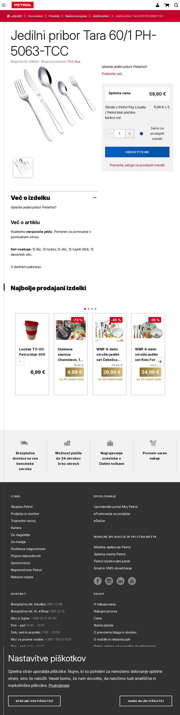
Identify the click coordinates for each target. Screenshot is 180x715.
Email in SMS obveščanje (113, 568)
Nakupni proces (105, 611)
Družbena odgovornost (28, 549)
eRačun (99, 521)
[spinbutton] (119, 133)
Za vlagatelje (20, 535)
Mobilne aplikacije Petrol (112, 547)
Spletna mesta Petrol (109, 554)
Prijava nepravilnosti (26, 556)
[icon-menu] (3, 5)
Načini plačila (103, 625)
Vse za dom (35, 16)
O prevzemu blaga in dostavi (115, 632)
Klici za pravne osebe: (27, 639)
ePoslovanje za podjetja (112, 514)
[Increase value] (129, 133)
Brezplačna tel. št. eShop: (30, 611)
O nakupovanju (105, 604)
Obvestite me (137, 152)
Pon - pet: (18, 625)
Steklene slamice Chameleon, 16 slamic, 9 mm (70, 354)
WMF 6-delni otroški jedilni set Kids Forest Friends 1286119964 (148, 354)
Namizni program (76, 16)
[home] (23, 5)
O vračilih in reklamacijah (112, 639)
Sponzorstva (20, 563)
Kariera (16, 528)
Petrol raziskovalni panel (112, 561)
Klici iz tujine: (20, 618)
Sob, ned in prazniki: (26, 632)
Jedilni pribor (101, 16)
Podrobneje (59, 685)
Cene (98, 618)
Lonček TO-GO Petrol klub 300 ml (32, 354)
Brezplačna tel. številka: (28, 604)
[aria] (14, 16)
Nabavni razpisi (22, 577)
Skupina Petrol (21, 507)
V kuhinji (54, 16)
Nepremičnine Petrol (26, 570)
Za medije (18, 542)
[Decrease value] (109, 133)
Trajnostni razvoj (23, 521)
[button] (20, 361)
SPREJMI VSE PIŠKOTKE (34, 701)
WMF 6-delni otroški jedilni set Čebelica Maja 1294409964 (107, 354)
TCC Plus (73, 61)
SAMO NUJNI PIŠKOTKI (146, 701)
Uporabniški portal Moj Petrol (116, 507)
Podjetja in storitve (25, 514)
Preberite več (112, 74)
